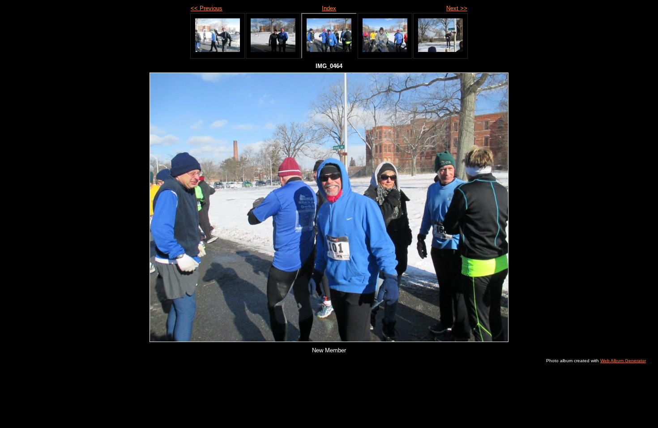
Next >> (456, 8)
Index (329, 8)
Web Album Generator (623, 360)
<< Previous (206, 8)
